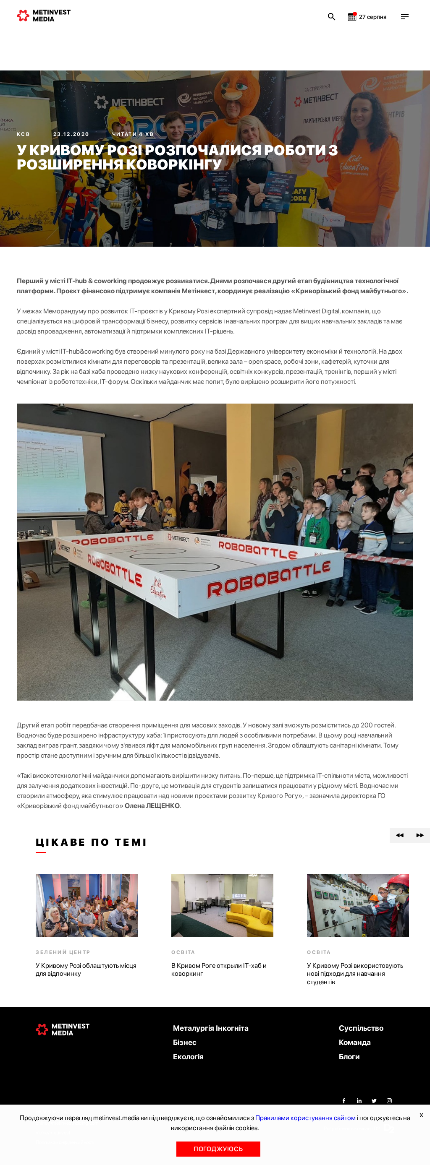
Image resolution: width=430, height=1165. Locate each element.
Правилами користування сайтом (305, 1118)
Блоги (349, 1056)
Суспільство (361, 1028)
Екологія (188, 1056)
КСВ (24, 134)
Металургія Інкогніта (211, 1028)
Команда (355, 1042)
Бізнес (185, 1042)
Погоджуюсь (218, 1149)
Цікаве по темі (92, 842)
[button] (400, 835)
